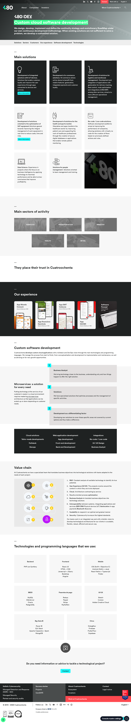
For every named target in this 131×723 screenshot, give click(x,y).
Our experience (46, 42)
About (24, 8)
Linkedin (84, 1)
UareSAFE (39, 693)
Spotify (71, 704)
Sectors (26, 42)
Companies (34, 8)
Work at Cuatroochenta (77, 699)
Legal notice (107, 689)
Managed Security (10, 695)
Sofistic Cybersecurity (11, 686)
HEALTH (48, 241)
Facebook (94, 1)
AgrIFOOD (30, 225)
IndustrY (101, 225)
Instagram (98, 1)
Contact (104, 2)
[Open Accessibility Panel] (3, 719)
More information (24, 93)
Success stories (42, 686)
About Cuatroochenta (76, 686)
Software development (63, 42)
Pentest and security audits (13, 698)
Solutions (17, 42)
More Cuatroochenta (110, 8)
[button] (125, 7)
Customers (34, 42)
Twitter (87, 1)
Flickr (64, 704)
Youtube (91, 1)
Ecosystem (72, 689)
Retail (83, 241)
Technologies (78, 42)
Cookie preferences (42, 712)
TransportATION (65, 225)
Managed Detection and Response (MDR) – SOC (16, 690)
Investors (45, 8)
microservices (33, 396)
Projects (39, 689)
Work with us (114, 2)
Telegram (67, 704)
